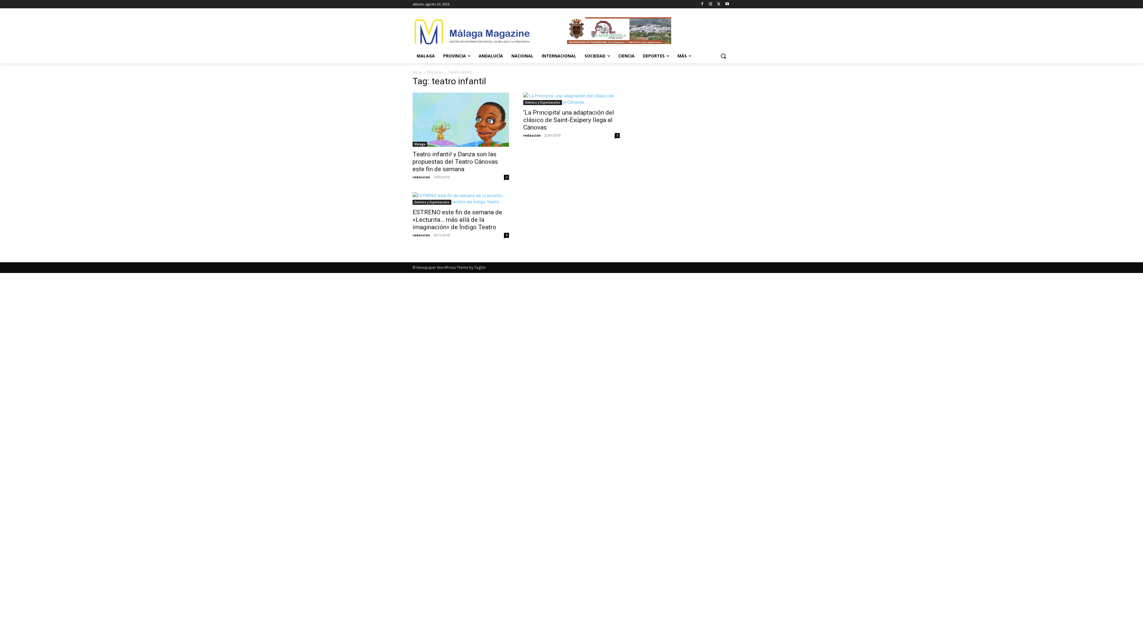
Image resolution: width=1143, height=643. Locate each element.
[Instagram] (710, 4)
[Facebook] (702, 4)
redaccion (421, 177)
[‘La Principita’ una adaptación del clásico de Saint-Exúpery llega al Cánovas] (571, 99)
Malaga (419, 144)
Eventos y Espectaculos (542, 102)
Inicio (417, 72)
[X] (718, 4)
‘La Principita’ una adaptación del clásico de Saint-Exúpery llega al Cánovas (568, 120)
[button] (723, 56)
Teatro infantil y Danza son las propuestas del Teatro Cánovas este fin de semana (455, 162)
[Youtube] (727, 4)
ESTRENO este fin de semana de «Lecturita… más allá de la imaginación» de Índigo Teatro (457, 220)
